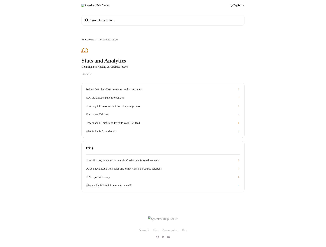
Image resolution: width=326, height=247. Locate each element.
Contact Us (144, 230)
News (184, 230)
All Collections (89, 39)
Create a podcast (170, 230)
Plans (155, 230)
